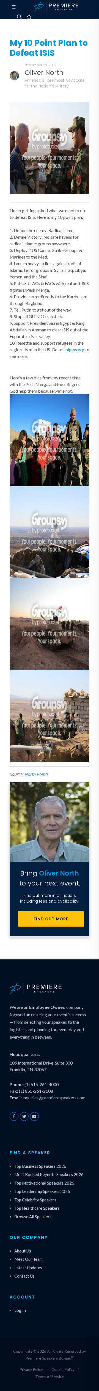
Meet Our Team (28, 1259)
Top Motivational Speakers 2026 (44, 1182)
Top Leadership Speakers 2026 (42, 1191)
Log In (20, 1310)
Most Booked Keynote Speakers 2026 (49, 1174)
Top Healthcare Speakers (37, 1208)
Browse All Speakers (32, 1216)
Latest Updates (28, 1267)
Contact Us (24, 1275)
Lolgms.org (73, 349)
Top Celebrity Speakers (35, 1199)
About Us (22, 1250)
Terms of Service (49, 1376)
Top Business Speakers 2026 (40, 1166)
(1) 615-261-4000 (41, 1084)
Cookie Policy (63, 1369)
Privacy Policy (31, 1369)
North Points (37, 774)
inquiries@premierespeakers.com (54, 1097)
